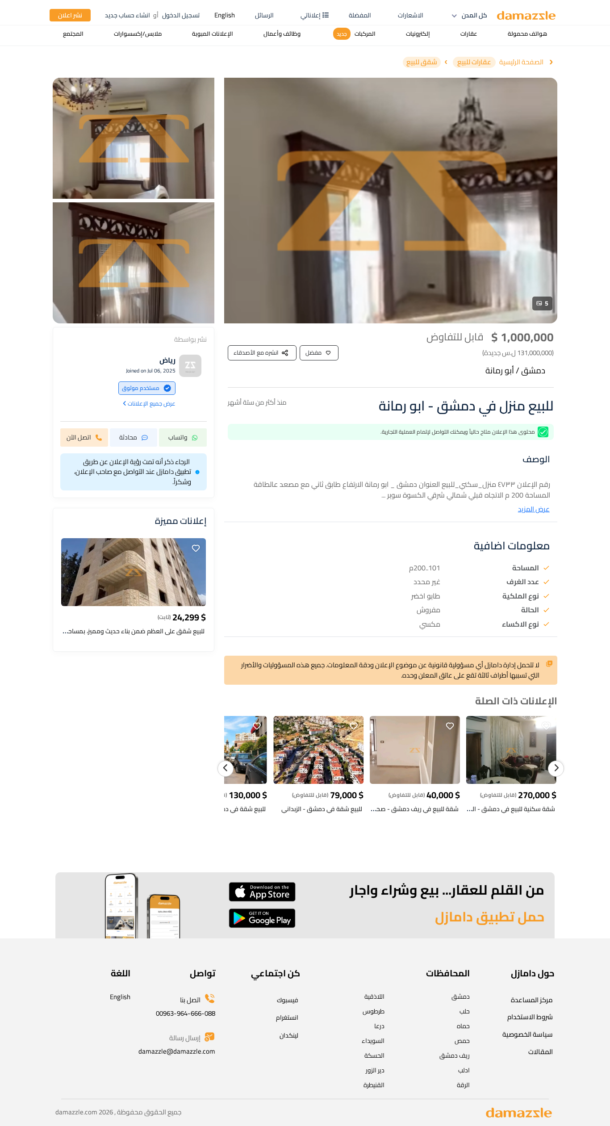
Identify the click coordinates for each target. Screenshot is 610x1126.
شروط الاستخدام (530, 1016)
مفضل (313, 352)
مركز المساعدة (532, 999)
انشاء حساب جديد (127, 15)
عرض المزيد (534, 509)
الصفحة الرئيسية (521, 62)
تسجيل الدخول (181, 15)
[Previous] (225, 769)
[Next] (556, 769)
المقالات (540, 1051)
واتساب (178, 437)
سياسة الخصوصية (527, 1034)
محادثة (128, 437)
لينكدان (289, 1035)
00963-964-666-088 (185, 1013)
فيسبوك (287, 1000)
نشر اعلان (70, 15)
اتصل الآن (79, 437)
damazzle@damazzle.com (176, 1051)
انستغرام (287, 1017)
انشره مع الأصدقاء (256, 352)
